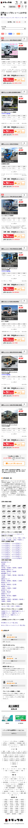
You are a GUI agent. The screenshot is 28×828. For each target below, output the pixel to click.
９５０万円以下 (5, 558)
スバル (21, 755)
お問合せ (5, 743)
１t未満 (9, 539)
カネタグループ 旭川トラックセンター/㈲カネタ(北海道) (9, 269)
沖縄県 (3, 601)
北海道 (3, 564)
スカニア (14, 762)
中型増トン (21, 539)
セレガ (7, 687)
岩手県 (3, 567)
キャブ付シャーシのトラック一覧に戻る (13, 625)
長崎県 (9, 601)
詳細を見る (22, 48)
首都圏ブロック (5, 613)
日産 (6, 755)
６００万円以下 (16, 551)
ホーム (6, 741)
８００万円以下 (16, 554)
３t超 (14, 539)
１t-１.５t (8, 538)
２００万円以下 (16, 543)
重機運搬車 (20, 784)
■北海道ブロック (6, 562)
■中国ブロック (5, 590)
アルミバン (21, 777)
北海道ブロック (5, 611)
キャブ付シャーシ (9, 789)
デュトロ (3, 534)
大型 (23, 538)
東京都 (14, 575)
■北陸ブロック (5, 582)
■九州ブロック (5, 597)
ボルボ (11, 758)
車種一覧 (6, 756)
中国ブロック (5, 615)
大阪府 (3, 588)
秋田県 (14, 567)
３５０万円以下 (5, 547)
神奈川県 (20, 575)
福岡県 (3, 599)
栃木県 (3, 571)
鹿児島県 (15, 599)
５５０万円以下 (5, 551)
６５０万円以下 (5, 553)
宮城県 (9, 567)
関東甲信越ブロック (17, 611)
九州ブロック (5, 616)
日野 (4, 641)
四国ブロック (14, 615)
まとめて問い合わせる (15, 463)
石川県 (14, 584)
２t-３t (14, 538)
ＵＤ (19, 751)
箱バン (21, 789)
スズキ (17, 758)
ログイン (14, 733)
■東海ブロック (5, 579)
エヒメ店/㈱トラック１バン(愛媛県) (8, 112)
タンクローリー (14, 782)
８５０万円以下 (5, 556)
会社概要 (22, 741)
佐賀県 (9, 599)
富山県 (3, 584)
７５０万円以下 (5, 554)
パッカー (12, 780)
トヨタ (24, 751)
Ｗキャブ (14, 777)
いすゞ (13, 751)
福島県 (20, 567)
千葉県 (9, 575)
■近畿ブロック (5, 586)
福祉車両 (6, 791)
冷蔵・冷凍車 (13, 778)
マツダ (16, 755)
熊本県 (21, 599)
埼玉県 (3, 575)
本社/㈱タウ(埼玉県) (5, 59)
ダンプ (6, 780)
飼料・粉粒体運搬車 (10, 787)
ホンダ (11, 755)
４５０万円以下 (5, 549)
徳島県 (3, 595)
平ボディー (7, 777)
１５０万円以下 (5, 543)
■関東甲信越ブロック (7, 569)
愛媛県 (14, 595)
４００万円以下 (16, 547)
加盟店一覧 (22, 745)
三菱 (9, 751)
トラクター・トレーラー (10, 784)
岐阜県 (3, 580)
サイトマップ (14, 746)
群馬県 (9, 571)
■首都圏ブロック (6, 573)
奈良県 (22, 808)
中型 (19, 538)
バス (17, 789)
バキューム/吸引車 (20, 791)
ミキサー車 (22, 782)
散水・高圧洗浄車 (18, 786)
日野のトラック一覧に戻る (10, 622)
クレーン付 (21, 778)
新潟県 (14, 571)
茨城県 (3, 577)
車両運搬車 (8, 786)
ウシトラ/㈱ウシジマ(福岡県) (7, 215)
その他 (3, 539)
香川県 (9, 595)
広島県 (3, 592)
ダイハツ (6, 758)
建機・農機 (23, 793)
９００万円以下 (16, 556)
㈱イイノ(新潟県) (5, 321)
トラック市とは (13, 741)
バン (2, 538)
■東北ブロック (5, 566)
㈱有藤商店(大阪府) (5, 163)
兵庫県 (9, 588)
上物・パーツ (14, 794)
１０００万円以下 (17, 558)
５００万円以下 (16, 549)
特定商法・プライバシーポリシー (10, 745)
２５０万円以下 (5, 545)
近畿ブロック (15, 613)
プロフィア (19, 534)
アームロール (20, 780)
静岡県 (9, 580)
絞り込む (13, 6)
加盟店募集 (12, 743)
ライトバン (15, 793)
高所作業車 (5, 782)
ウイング (6, 778)
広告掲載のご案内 (21, 743)
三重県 (20, 580)
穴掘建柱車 (19, 787)
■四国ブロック (5, 593)
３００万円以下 (16, 545)
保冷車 (3, 793)
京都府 (14, 588)
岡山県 (9, 592)
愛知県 (14, 580)
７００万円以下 (16, 553)
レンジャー (11, 534)
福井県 (9, 584)
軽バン (9, 793)
